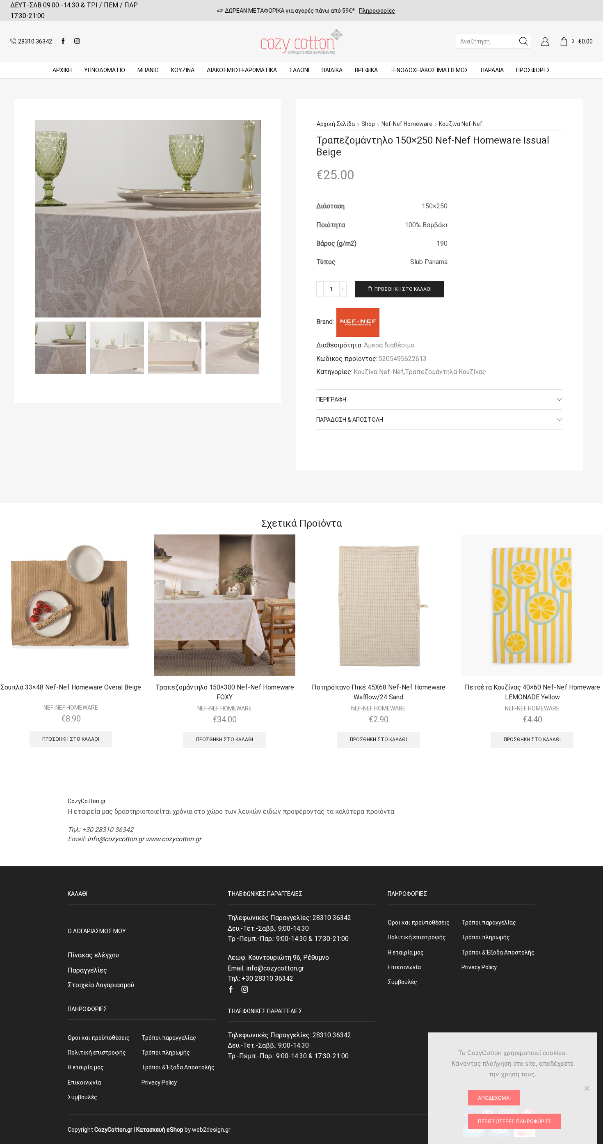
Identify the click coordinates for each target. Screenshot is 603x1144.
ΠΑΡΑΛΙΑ (492, 70)
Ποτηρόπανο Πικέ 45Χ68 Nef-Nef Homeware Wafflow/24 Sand (378, 692)
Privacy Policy (159, 1082)
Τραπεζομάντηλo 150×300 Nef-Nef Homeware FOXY (224, 692)
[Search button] (523, 41)
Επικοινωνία (84, 1082)
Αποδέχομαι (494, 1098)
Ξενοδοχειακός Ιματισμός (429, 70)
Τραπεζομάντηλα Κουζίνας (445, 372)
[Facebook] (63, 41)
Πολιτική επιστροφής (97, 1052)
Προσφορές (533, 70)
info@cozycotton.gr (115, 839)
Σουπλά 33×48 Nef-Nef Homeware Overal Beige (70, 687)
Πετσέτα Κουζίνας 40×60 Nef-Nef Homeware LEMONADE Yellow (532, 692)
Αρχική (62, 70)
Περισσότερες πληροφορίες (515, 1121)
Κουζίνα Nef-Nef (460, 124)
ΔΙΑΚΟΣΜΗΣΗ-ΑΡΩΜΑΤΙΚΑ (242, 70)
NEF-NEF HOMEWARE (70, 707)
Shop (368, 124)
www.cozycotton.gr (173, 839)
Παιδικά (332, 70)
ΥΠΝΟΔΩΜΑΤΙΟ (104, 70)
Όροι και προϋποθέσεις (99, 1037)
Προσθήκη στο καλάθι (403, 289)
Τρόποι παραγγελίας (169, 1037)
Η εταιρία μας (86, 1067)
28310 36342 (332, 918)
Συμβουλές (82, 1097)
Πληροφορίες (372, 10)
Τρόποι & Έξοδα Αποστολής (178, 1067)
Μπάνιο (148, 70)
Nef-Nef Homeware (406, 124)
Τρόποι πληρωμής (166, 1052)
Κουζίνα (182, 70)
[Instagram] (77, 41)
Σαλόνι (299, 70)
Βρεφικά (366, 70)
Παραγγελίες (87, 970)
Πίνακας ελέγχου (93, 955)
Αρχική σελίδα (336, 124)
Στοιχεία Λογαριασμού (101, 985)
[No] (586, 1088)
